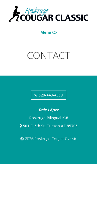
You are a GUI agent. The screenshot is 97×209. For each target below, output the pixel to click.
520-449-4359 (50, 95)
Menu (46, 32)
